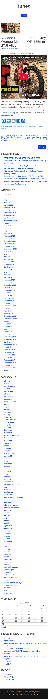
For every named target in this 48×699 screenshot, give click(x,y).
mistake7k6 (8, 654)
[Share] (18, 121)
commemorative (10, 420)
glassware (8, 466)
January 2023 (9, 282)
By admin (15, 48)
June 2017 (8, 357)
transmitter (8, 564)
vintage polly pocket (11, 585)
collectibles (8, 417)
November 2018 (10, 339)
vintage (6, 580)
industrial (7, 471)
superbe (7, 552)
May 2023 (7, 272)
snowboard (8, 541)
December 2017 (10, 352)
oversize (7, 513)
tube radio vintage (11, 567)
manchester (8, 482)
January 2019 (9, 334)
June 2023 (8, 270)
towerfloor (7, 554)
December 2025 (10, 213)
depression (8, 433)
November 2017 (10, 355)
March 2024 (8, 259)
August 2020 (9, 321)
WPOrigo (38, 692)
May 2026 (7, 200)
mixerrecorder (9, 489)
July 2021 (7, 308)
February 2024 (9, 262)
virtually (7, 588)
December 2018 (10, 337)
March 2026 (8, 205)
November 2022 (10, 285)
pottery (6, 518)
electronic (7, 443)
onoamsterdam (10, 500)
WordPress (19, 692)
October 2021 (9, 303)
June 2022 (8, 295)
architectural (8, 391)
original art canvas (11, 505)
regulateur (8, 526)
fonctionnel (8, 464)
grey (26, 126)
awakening (8, 399)
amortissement (9, 386)
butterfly (7, 409)
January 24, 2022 (6, 48)
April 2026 (8, 202)
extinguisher (8, 451)
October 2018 (9, 342)
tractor (6, 557)
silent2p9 (7, 664)
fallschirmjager (9, 453)
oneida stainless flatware (13, 497)
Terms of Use (9, 680)
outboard (7, 510)
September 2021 (10, 306)
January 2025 (9, 239)
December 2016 (10, 363)
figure (6, 458)
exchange (7, 448)
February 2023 (9, 280)
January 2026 (9, 210)
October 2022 (9, 288)
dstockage (8, 440)
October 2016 (9, 365)
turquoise (7, 572)
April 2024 (8, 257)
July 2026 (7, 195)
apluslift (7, 389)
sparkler (7, 544)
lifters (6, 474)
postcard (7, 515)
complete (7, 425)
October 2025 (9, 218)
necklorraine (8, 492)
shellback (7, 539)
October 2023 (9, 267)
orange (41, 126)
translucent (8, 559)
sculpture (7, 533)
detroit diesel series (11, 435)
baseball (7, 404)
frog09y (7, 659)
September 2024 (10, 249)
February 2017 (9, 360)
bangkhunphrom (10, 402)
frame (22, 126)
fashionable (8, 456)
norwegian (8, 495)
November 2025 (10, 215)
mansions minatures (11, 484)
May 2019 (7, 329)
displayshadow (9, 438)
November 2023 (10, 264)
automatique (8, 396)
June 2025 (8, 228)
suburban (7, 549)
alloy (18, 126)
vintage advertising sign (13, 583)
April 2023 (8, 275)
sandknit (7, 531)
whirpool (7, 590)
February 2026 (9, 208)
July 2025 (7, 226)
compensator (9, 422)
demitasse (8, 430)
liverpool (7, 477)
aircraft (6, 384)
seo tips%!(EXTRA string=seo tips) (17, 648)
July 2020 (7, 324)
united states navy (11, 577)
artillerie (7, 394)
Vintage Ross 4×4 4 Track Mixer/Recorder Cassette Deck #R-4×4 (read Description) (12, 138)
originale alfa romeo (11, 508)
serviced (7, 536)
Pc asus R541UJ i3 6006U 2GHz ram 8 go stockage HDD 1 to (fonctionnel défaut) (35, 138)
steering (7, 546)
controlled (7, 427)
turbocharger (9, 570)
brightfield (7, 407)
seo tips (7, 638)
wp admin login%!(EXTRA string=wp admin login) (23, 651)
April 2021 (8, 311)
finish (6, 461)
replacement (8, 528)
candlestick (8, 412)
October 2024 (9, 246)
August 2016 (9, 370)
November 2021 (10, 301)
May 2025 (7, 231)
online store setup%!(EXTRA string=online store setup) (25, 656)
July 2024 (7, 251)
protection (7, 521)
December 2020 (10, 316)
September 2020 (10, 319)
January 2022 (9, 298)
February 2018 (9, 350)
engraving (7, 446)
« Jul (4, 627)
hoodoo (30, 126)
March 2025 (8, 233)
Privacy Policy (9, 677)
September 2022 (10, 290)
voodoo (3, 128)
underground (9, 575)
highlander (8, 469)
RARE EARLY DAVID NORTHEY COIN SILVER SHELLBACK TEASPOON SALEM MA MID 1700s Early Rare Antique (25, 160)
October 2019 (9, 326)
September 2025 (10, 220)
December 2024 (10, 241)
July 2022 (7, 293)
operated (7, 502)
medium (10, 126)
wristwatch (8, 593)
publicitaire (8, 523)
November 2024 (10, 244)
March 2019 (8, 332)
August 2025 (9, 223)
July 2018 (7, 347)
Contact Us (8, 674)
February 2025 (9, 236)
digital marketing (10, 641)
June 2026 (8, 197)
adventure (8, 381)
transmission (9, 562)
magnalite (7, 479)
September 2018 (10, 344)
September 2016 (10, 368)
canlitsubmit (8, 661)
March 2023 (8, 277)
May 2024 (7, 254)
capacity (7, 415)
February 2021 (9, 313)
